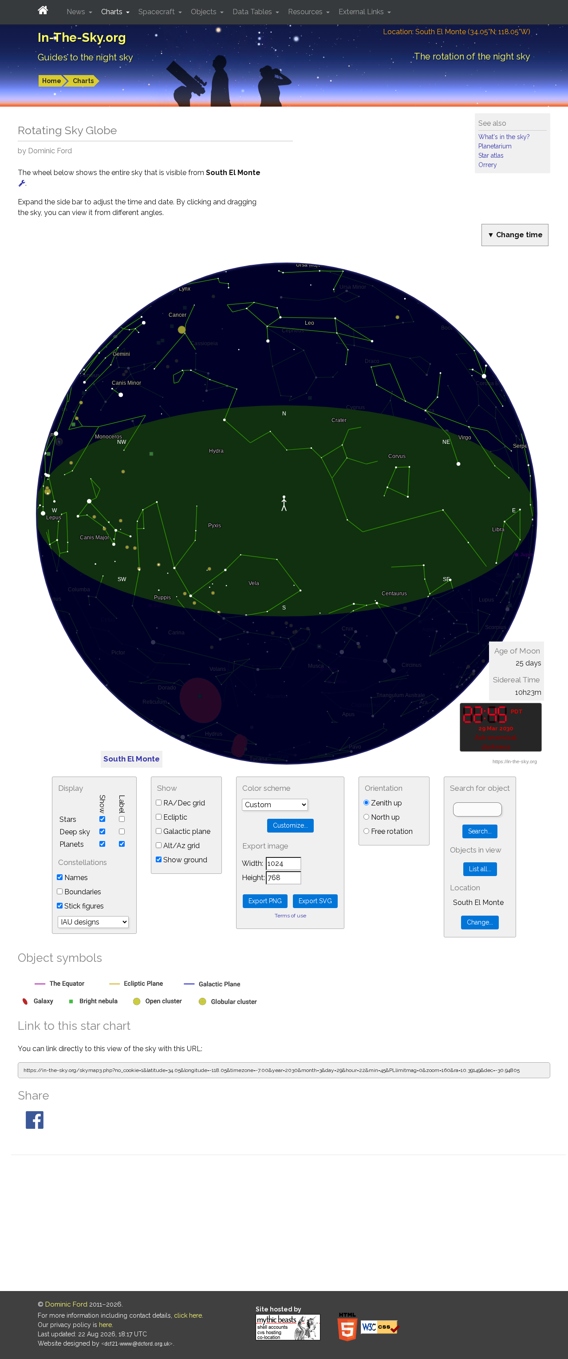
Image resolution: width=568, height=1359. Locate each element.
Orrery (487, 164)
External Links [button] (362, 12)
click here (188, 1315)
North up (384, 817)
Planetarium (495, 146)
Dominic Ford (66, 1304)
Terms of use (290, 916)
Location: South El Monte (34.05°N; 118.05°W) (456, 32)
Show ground (184, 860)
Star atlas (491, 155)
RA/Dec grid (183, 803)
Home (51, 80)
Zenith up (385, 803)
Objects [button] (204, 12)
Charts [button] (112, 12)
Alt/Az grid (181, 845)
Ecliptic (174, 817)
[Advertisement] (288, 1224)
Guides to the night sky (85, 57)
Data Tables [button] (253, 12)
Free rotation (391, 831)
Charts (83, 80)
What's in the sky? (504, 136)
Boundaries (82, 892)
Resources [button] (306, 12)
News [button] (77, 12)
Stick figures (83, 906)
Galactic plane (186, 831)
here (105, 1324)
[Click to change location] (22, 183)
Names (75, 877)
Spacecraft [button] (157, 12)
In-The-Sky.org (82, 37)
